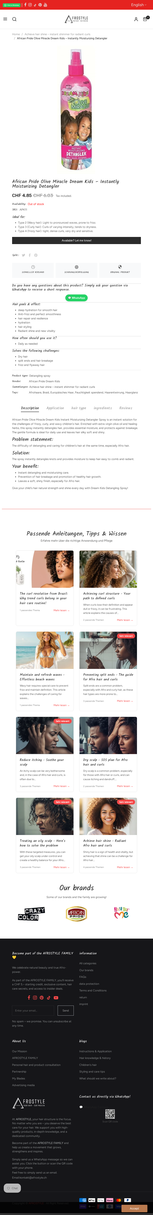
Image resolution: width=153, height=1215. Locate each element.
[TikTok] (48, 997)
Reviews (125, 408)
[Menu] (5, 19)
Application (55, 408)
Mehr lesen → (62, 610)
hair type (78, 408)
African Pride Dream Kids (44, 381)
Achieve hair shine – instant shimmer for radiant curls (62, 387)
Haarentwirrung (114, 392)
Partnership (19, 1071)
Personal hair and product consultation (36, 1065)
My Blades (18, 1078)
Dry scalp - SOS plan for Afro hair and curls (105, 762)
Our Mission (19, 1051)
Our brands (86, 970)
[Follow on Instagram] (30, 4)
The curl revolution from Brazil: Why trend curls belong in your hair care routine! (44, 598)
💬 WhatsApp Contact (93, 1107)
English (137, 4)
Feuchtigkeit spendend (89, 392)
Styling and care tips (92, 1071)
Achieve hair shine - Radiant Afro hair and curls (104, 843)
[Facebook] (29, 997)
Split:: (15, 255)
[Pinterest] (42, 997)
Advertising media (23, 1085)
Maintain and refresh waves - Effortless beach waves (42, 677)
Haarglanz (131, 392)
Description (30, 408)
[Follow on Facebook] (25, 4)
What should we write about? (97, 1078)
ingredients (103, 408)
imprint (83, 1004)
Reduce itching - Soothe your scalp (42, 762)
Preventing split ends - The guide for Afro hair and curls (108, 677)
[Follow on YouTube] (45, 4)
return (83, 997)
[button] (14, 19)
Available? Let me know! (76, 240)
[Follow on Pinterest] (40, 4)
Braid (46, 392)
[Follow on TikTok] (35, 4)
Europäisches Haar (62, 392)
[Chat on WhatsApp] (12, 4)
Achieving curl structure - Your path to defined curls (106, 596)
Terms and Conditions (93, 990)
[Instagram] (35, 997)
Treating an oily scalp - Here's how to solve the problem (42, 843)
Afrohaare (35, 392)
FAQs (82, 977)
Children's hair (88, 1065)
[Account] (136, 19)
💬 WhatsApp (76, 297)
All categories (87, 963)
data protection (89, 983)
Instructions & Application (95, 1051)
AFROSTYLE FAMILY (25, 1058)
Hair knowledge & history (95, 1058)
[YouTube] (56, 997)
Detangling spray (39, 375)
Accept (134, 1208)
